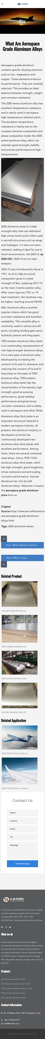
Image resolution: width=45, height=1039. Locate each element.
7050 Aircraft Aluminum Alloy (13, 993)
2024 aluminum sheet (20, 526)
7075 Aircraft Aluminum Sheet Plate (15, 984)
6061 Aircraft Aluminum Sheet (13, 998)
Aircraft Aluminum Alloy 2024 (13, 979)
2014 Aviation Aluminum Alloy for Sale (16, 988)
